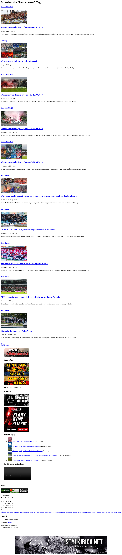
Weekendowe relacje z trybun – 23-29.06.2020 (22, 128)
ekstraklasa (3, 512)
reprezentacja (69, 512)
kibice (17, 512)
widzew (99, 512)
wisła (109, 512)
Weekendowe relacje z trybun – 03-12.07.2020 (22, 95)
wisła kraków (114, 512)
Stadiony (4, 41)
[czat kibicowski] (16, 357)
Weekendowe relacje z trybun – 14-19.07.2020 (22, 27)
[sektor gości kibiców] (16, 375)
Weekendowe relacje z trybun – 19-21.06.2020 (22, 162)
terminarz (88, 512)
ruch (74, 512)
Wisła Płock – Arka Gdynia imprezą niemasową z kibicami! (28, 230)
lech (25, 512)
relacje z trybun (61, 512)
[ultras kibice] (16, 384)
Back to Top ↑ (5, 345)
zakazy (119, 512)
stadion (84, 512)
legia (34, 512)
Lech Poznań (29, 512)
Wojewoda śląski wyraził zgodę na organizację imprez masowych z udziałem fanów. (39, 196)
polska (55, 512)
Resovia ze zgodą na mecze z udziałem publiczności (24, 263)
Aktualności (5, 175)
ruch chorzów (78, 512)
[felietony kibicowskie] (16, 380)
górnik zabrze (10, 512)
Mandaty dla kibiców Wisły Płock (16, 331)
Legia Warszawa (40, 512)
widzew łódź (104, 512)
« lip (2, 511)
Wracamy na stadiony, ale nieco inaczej (19, 61)
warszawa (94, 512)
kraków (21, 512)
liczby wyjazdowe (48, 512)
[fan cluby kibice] (16, 367)
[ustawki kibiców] (16, 371)
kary (15, 512)
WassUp (10, 522)
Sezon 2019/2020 (7, 7)
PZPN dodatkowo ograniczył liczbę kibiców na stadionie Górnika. (31, 297)
